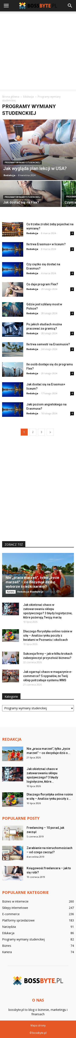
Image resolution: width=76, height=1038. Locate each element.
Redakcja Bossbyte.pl (30, 591)
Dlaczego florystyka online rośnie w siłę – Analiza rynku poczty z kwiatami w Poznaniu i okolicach (47, 635)
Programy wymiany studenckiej (22, 162)
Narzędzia (9, 927)
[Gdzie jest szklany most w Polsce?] (12, 309)
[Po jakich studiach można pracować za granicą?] (12, 329)
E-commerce (11, 914)
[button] (70, 5)
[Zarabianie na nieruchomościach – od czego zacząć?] (12, 853)
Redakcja (9, 175)
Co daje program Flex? (42, 284)
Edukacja (8, 933)
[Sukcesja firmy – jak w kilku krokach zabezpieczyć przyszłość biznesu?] (10, 658)
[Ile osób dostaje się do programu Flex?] (12, 369)
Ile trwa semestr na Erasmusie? (48, 344)
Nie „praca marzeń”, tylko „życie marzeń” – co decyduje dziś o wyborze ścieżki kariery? (32, 582)
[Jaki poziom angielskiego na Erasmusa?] (12, 409)
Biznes (6, 946)
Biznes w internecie (15, 901)
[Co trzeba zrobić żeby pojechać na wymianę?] (12, 229)
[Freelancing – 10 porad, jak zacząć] (12, 833)
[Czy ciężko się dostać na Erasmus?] (12, 269)
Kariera (10, 591)
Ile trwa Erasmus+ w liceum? (46, 244)
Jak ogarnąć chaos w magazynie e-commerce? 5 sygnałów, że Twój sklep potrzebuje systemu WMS (47, 676)
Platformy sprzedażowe (18, 920)
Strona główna (10, 96)
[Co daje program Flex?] (12, 289)
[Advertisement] (38, 51)
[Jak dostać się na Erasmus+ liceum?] (12, 389)
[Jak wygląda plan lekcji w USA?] (38, 149)
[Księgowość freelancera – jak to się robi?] (12, 873)
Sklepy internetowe (15, 908)
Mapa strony (38, 1025)
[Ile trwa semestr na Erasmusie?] (12, 349)
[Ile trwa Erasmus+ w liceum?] (12, 249)
